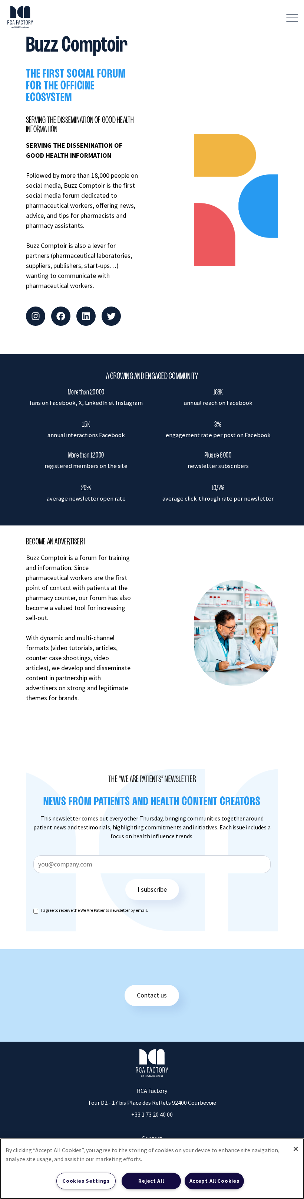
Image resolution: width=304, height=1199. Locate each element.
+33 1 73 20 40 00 (152, 1114)
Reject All (151, 1180)
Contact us (152, 995)
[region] (152, 1168)
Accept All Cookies (214, 1180)
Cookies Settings (86, 1180)
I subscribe (152, 889)
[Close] (296, 1149)
